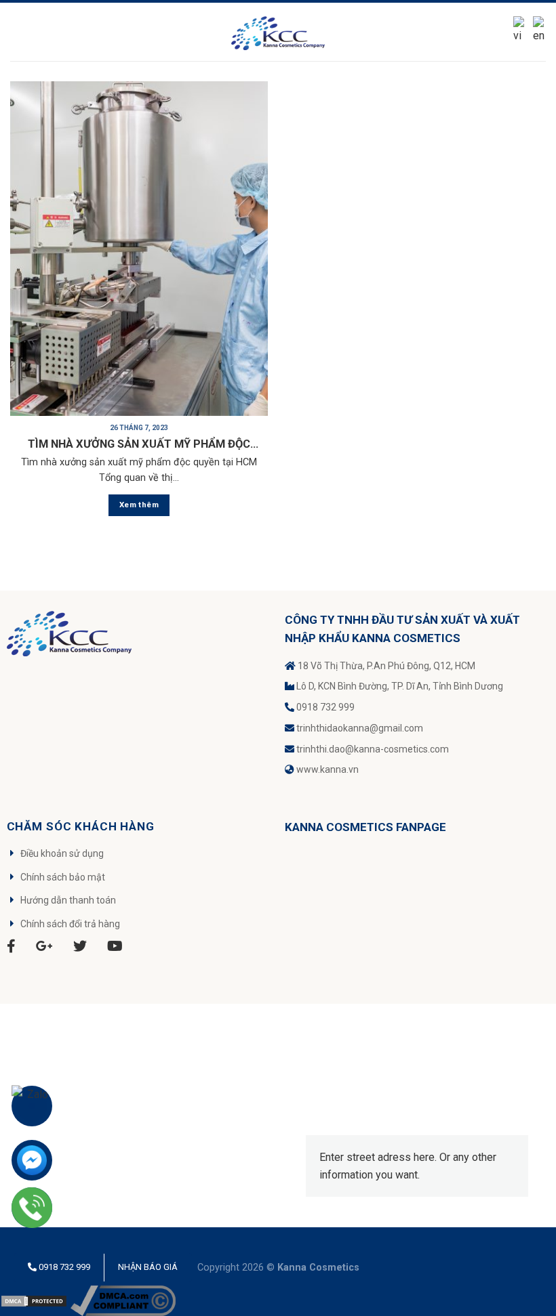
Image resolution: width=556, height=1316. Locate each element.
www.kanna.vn (327, 769)
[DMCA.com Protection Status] (34, 1300)
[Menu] (18, 31)
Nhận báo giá (148, 1267)
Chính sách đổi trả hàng (70, 923)
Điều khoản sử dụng (62, 853)
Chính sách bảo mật (62, 877)
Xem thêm (139, 504)
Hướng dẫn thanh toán (68, 900)
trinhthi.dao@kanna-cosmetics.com (372, 749)
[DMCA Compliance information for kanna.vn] (123, 1300)
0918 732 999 (325, 707)
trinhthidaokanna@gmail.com (359, 728)
